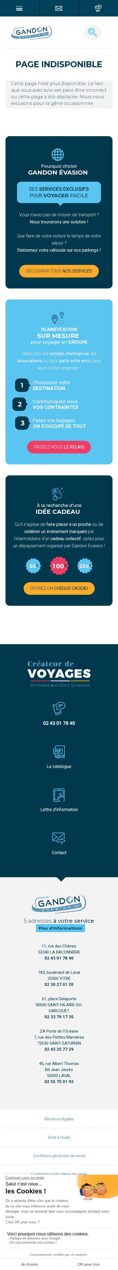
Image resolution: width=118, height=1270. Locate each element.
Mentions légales (59, 1119)
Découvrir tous (59, 271)
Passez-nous (59, 447)
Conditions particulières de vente (59, 1174)
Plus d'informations (60, 928)
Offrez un (59, 588)
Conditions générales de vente (59, 1156)
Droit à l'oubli (59, 1137)
